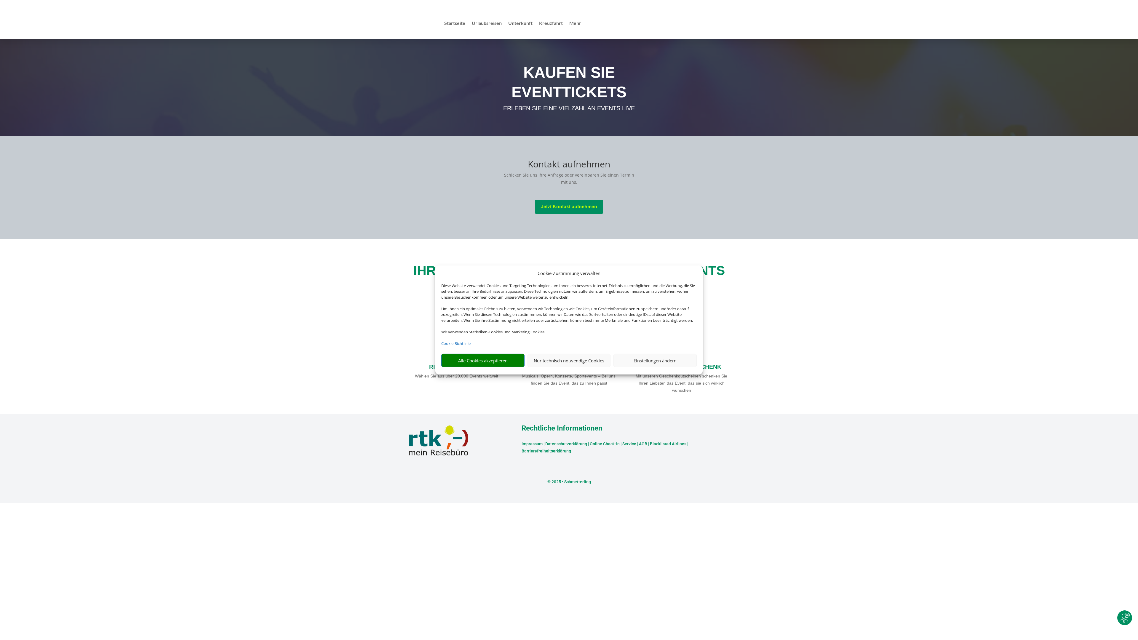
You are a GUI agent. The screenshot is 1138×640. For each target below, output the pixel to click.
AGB (643, 443)
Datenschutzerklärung (566, 443)
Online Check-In (605, 443)
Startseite (454, 23)
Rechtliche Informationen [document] (562, 428)
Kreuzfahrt (551, 23)
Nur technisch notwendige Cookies (569, 361)
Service (629, 443)
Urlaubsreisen (487, 23)
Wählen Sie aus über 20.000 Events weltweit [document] (456, 376)
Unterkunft (520, 23)
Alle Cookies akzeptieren (483, 361)
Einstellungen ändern (655, 361)
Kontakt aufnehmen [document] (569, 165)
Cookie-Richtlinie (456, 343)
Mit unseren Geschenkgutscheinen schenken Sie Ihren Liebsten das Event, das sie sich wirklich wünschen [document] (681, 383)
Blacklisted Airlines (668, 443)
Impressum (532, 443)
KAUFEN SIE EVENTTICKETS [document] (569, 82)
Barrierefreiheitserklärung (546, 451)
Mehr (575, 23)
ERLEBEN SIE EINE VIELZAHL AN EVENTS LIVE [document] (569, 108)
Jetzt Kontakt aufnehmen (569, 206)
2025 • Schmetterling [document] (571, 481)
